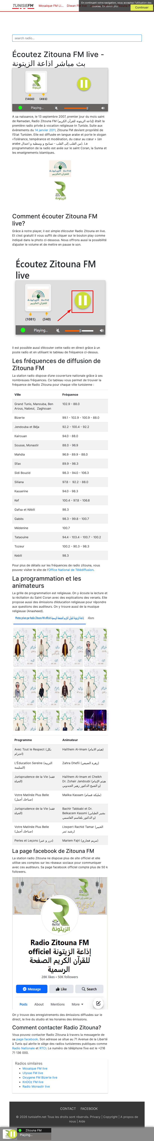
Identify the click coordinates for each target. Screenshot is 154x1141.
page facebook (27, 1039)
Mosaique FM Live (51, 6)
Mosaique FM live (35, 1068)
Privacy (95, 1117)
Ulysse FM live (33, 1073)
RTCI (42, 1048)
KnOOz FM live (33, 1082)
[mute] (57, 107)
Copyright (110, 1117)
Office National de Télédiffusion (71, 570)
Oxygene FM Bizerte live (40, 1077)
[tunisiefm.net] (23, 6)
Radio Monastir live (36, 1086)
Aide (82, 1121)
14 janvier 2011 (45, 130)
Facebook (89, 1109)
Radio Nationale (23, 1048)
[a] (12, 1134)
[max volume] (103, 107)
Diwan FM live (77, 6)
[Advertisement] (80, 23)
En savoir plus (110, 6)
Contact (68, 1109)
